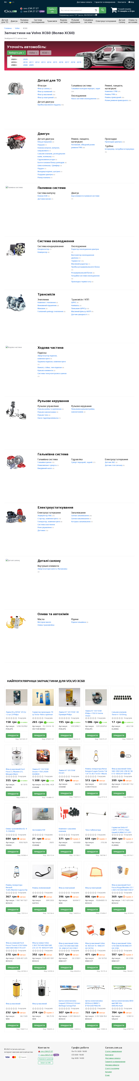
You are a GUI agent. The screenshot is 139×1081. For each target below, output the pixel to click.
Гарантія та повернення (105, 2)
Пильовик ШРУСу (78, 308)
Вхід (132, 2)
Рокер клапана (44, 177)
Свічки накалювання (80, 518)
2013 (43, 62)
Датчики (41, 530)
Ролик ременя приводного (116, 100)
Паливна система (52, 188)
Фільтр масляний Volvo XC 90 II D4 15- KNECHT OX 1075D (95, 945)
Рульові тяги (43, 415)
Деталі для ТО (49, 80)
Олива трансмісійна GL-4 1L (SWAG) (16, 830)
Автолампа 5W (38, 830)
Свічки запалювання (80, 515)
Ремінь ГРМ (110, 94)
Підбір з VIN (52, 10)
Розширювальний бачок (82, 273)
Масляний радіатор (79, 264)
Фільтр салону (44, 88)
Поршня (41, 145)
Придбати (13, 735)
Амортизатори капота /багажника (52, 569)
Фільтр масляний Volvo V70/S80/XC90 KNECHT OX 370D (122, 945)
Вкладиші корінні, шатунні (49, 171)
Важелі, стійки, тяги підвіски (50, 367)
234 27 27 (31, 8)
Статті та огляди (112, 1068)
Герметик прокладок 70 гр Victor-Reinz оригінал (42, 713)
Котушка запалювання (81, 521)
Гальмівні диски (45, 462)
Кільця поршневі (45, 142)
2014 (49, 62)
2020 (25, 59)
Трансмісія (46, 294)
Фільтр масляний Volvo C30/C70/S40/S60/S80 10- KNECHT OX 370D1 (68, 945)
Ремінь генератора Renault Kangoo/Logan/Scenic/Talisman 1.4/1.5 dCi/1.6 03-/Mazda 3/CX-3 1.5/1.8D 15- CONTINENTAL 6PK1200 (98, 774)
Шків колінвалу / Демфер (49, 165)
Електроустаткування (55, 507)
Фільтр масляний (45, 94)
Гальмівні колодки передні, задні (85, 88)
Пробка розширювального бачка (85, 267)
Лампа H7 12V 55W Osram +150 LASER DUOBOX (40, 771)
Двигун (43, 133)
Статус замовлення (113, 1051)
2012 (37, 62)
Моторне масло (44, 622)
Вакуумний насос (45, 468)
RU (5, 2)
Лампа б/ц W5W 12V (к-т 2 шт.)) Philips (16, 713)
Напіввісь (75, 305)
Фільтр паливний (45, 91)
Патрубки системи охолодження (85, 276)
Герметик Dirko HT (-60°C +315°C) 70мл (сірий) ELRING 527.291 (121, 829)
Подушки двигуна (45, 174)
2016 (61, 62)
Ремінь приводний (113, 97)
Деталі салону (49, 561)
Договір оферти (112, 1065)
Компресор (43, 252)
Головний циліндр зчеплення (51, 311)
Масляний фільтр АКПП (81, 311)
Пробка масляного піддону (49, 105)
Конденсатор (44, 249)
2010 (25, 62)
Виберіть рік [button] (16, 52)
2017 (67, 62)
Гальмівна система (53, 454)
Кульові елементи (45, 370)
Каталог (108, 1072)
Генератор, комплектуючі (49, 521)
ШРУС (74, 302)
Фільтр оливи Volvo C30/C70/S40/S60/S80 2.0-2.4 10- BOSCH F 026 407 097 (42, 946)
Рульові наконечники (47, 412)
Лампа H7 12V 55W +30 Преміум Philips (69, 713)
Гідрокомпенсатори (46, 159)
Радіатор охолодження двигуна (85, 249)
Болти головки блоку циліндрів (51, 162)
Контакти (122, 2)
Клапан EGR (43, 196)
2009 (31, 65)
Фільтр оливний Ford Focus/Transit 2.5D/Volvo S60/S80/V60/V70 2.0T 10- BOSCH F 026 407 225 (16, 946)
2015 (55, 62)
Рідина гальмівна (78, 622)
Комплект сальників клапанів (67, 830)
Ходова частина (51, 347)
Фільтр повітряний (46, 97)
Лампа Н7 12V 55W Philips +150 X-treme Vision (94, 713)
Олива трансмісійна (46, 625)
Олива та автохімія (53, 614)
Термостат (76, 261)
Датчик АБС (110, 462)
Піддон (41, 168)
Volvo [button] (32, 52)
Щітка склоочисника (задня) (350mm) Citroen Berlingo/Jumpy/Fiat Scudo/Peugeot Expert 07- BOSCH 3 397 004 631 (69, 1006)
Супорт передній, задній (82, 462)
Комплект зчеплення (47, 302)
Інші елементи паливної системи (85, 196)
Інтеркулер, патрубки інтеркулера (119, 149)
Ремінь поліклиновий (41, 888)
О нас (107, 1075)
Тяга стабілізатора (93, 830)
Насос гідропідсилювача (48, 418)
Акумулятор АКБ (45, 515)
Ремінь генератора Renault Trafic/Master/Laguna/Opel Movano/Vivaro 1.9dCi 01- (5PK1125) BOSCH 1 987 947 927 (17, 891)
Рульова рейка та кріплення (50, 409)
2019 (79, 62)
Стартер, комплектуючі (48, 518)
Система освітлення (46, 524)
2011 (31, 62)
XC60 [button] (45, 52)
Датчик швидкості (79, 314)
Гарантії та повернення (115, 1061)
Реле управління (45, 527)
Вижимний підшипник (47, 305)
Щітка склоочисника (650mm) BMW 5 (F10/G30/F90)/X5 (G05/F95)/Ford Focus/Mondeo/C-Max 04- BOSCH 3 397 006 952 (96, 1007)
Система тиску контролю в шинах (52, 373)
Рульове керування (53, 401)
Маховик (42, 308)
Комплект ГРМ (111, 91)
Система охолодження (56, 241)
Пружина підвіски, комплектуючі (52, 361)
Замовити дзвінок (46, 1059)
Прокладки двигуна (113, 142)
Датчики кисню (44, 199)
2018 (73, 62)
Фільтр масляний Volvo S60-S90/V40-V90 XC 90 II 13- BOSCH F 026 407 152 (122, 772)
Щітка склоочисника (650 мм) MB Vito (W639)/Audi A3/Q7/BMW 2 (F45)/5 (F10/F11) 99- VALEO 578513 (122, 1007)
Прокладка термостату (81, 281)
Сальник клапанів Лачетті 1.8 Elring (119, 713)
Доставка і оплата (84, 2)
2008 (25, 65)
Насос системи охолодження (84, 98)
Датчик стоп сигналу (114, 465)
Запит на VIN (45, 1063)
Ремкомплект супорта (47, 465)
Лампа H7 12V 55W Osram (67, 771)
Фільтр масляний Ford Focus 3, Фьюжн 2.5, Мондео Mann (15, 771)
